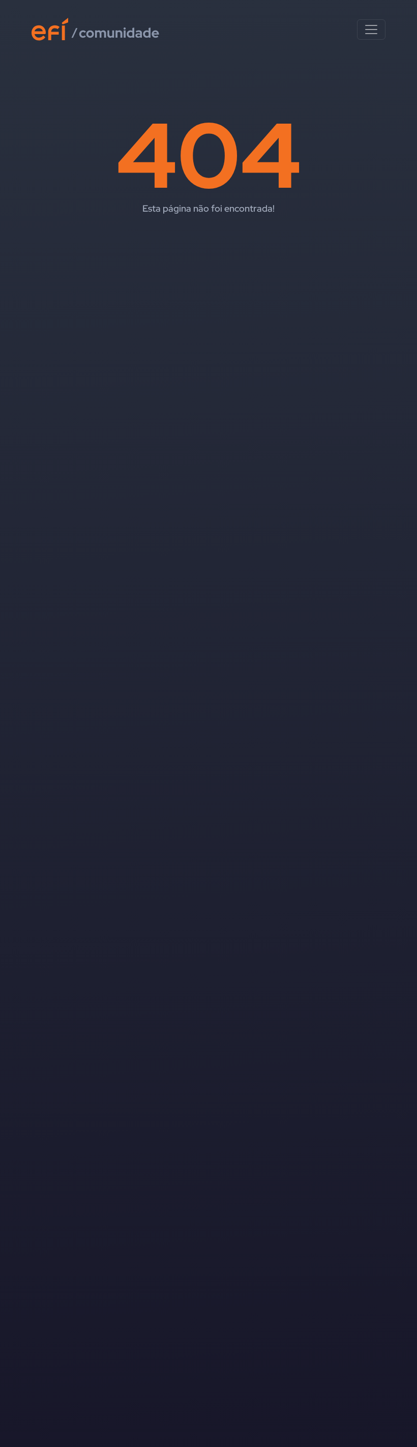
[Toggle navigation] (371, 29)
